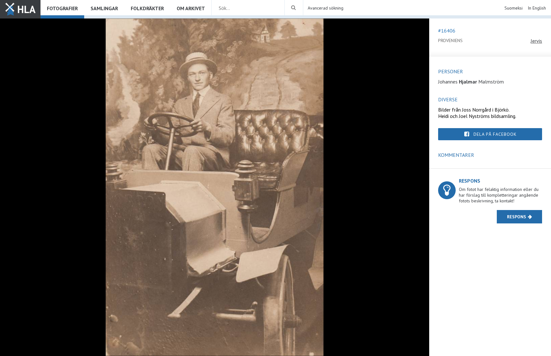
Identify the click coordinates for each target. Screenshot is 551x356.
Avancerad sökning (325, 8)
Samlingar (104, 8)
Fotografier (62, 8)
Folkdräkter (147, 8)
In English (537, 8)
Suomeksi (513, 8)
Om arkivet (191, 8)
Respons (516, 217)
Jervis (536, 41)
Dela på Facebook (495, 134)
